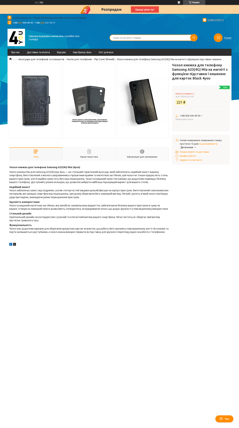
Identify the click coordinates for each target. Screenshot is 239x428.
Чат (227, 418)
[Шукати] (194, 37)
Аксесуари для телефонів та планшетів (41, 59)
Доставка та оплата (38, 52)
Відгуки (61, 52)
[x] (14, 244)
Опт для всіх (106, 52)
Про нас (15, 52)
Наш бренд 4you (82, 52)
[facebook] (10, 244)
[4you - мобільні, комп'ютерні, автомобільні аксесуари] (16, 37)
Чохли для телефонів (79, 59)
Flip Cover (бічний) (104, 59)
